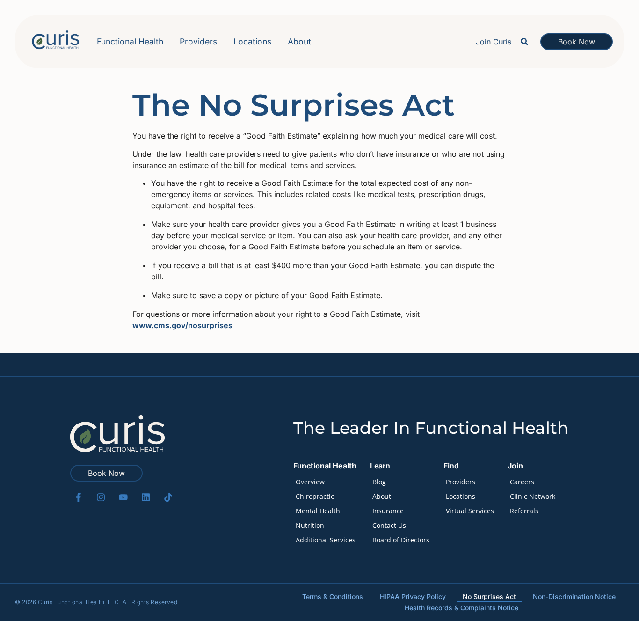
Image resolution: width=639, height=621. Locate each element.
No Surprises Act (489, 596)
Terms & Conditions (332, 596)
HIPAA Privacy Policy (413, 596)
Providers (198, 41)
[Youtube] (123, 497)
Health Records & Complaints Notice (461, 608)
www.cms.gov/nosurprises (182, 325)
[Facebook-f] (78, 497)
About (299, 41)
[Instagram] (101, 497)
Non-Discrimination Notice (574, 596)
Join (515, 465)
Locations (252, 41)
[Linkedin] (146, 497)
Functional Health (130, 41)
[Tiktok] (168, 497)
